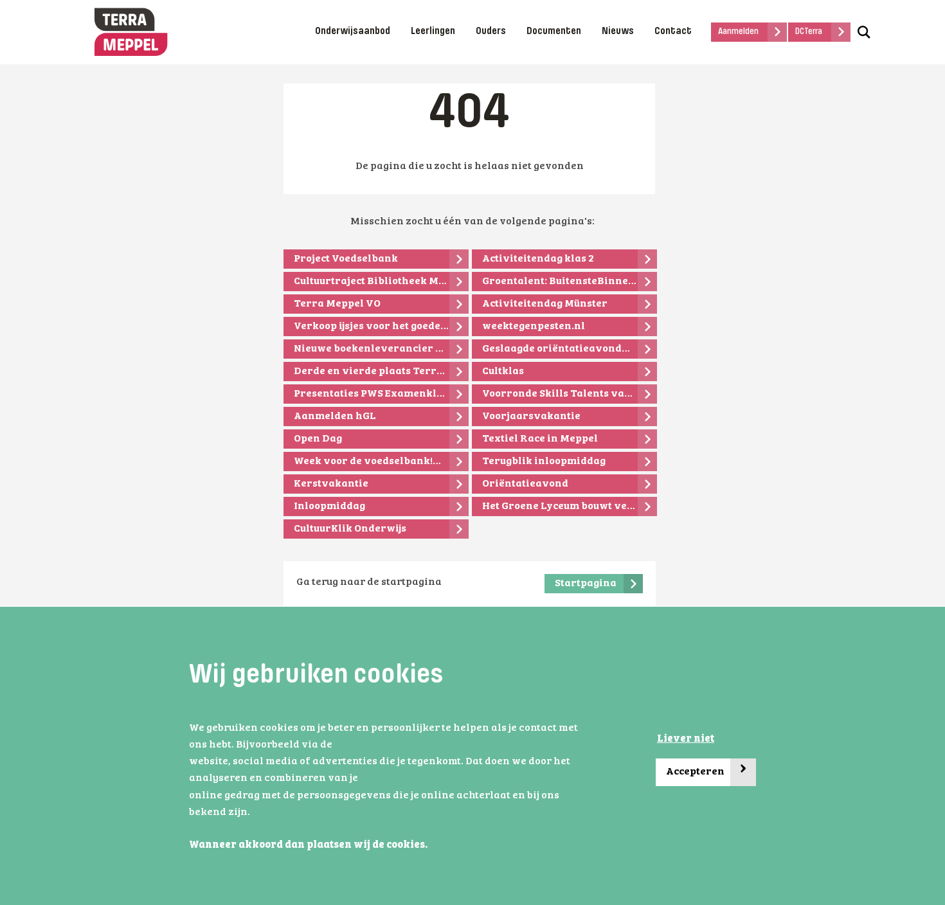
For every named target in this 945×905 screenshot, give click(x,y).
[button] (431, 845)
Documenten (553, 31)
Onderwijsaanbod (352, 31)
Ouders (491, 31)
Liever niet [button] (685, 739)
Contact (673, 31)
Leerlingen (433, 31)
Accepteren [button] (706, 768)
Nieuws (618, 31)
